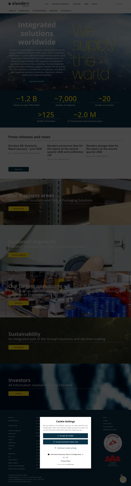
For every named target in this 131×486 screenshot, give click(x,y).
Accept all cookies (67, 436)
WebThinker (70, 464)
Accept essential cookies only (67, 442)
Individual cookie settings (67, 448)
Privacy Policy (65, 461)
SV (67, 457)
